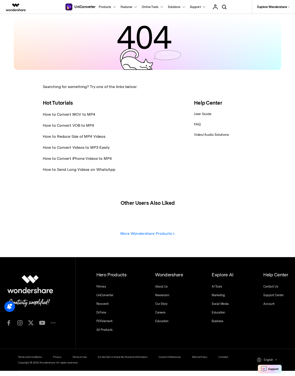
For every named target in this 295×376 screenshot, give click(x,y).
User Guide (202, 114)
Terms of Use (79, 356)
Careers (160, 312)
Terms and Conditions (30, 356)
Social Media (220, 304)
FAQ (197, 124)
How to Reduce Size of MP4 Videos (74, 136)
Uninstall (223, 356)
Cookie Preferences (170, 356)
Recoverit (102, 304)
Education (161, 321)
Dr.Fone (101, 312)
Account (268, 304)
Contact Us (270, 286)
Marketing (218, 295)
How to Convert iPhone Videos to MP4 (77, 158)
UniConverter (104, 295)
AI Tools (217, 286)
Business (217, 321)
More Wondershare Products (146, 233)
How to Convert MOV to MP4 (69, 114)
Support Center (273, 295)
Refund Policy (199, 356)
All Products (104, 329)
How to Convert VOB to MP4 (68, 125)
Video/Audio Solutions (211, 135)
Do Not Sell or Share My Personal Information (122, 356)
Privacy (57, 356)
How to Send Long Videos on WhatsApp (79, 169)
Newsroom (162, 295)
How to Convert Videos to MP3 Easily (76, 147)
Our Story (161, 304)
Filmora (101, 286)
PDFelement (104, 321)
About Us (161, 286)
